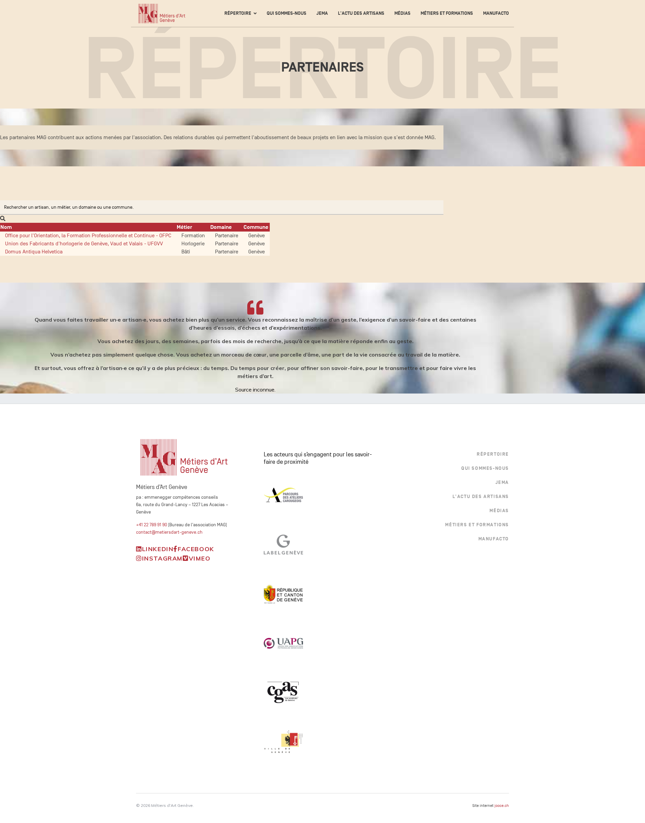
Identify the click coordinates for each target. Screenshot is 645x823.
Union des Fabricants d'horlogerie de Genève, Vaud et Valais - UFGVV (84, 244)
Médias (402, 13)
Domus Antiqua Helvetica (33, 252)
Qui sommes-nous (286, 13)
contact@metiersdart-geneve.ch (169, 532)
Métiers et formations (447, 13)
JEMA (322, 13)
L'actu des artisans (361, 13)
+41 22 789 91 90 (151, 524)
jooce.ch (501, 805)
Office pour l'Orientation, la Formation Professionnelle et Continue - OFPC (88, 236)
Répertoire (237, 13)
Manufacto (496, 13)
